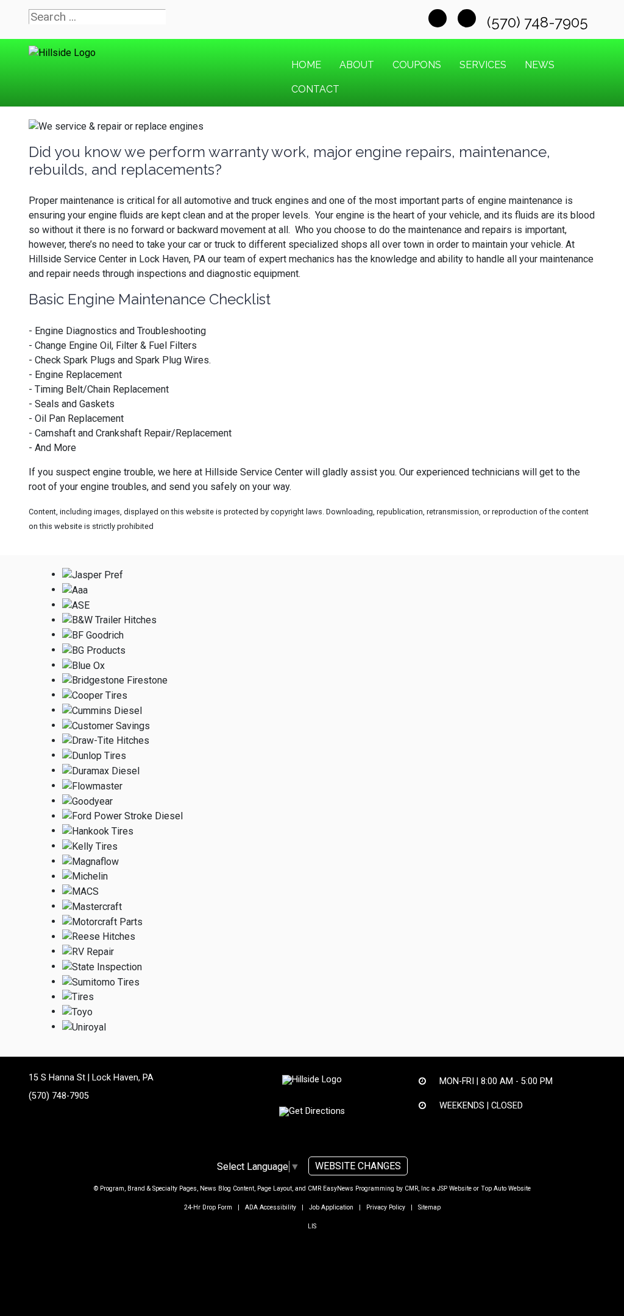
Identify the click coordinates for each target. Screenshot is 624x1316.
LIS (312, 1226)
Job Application (331, 1207)
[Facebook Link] (437, 18)
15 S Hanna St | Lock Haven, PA (91, 1078)
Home (306, 65)
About (356, 65)
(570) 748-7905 (539, 22)
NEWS (540, 65)
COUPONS (416, 65)
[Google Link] (467, 18)
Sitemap (429, 1207)
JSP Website (454, 1188)
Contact (315, 89)
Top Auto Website (506, 1188)
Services (482, 65)
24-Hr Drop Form (208, 1207)
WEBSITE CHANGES (358, 1166)
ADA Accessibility (270, 1207)
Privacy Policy (385, 1207)
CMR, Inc (417, 1188)
